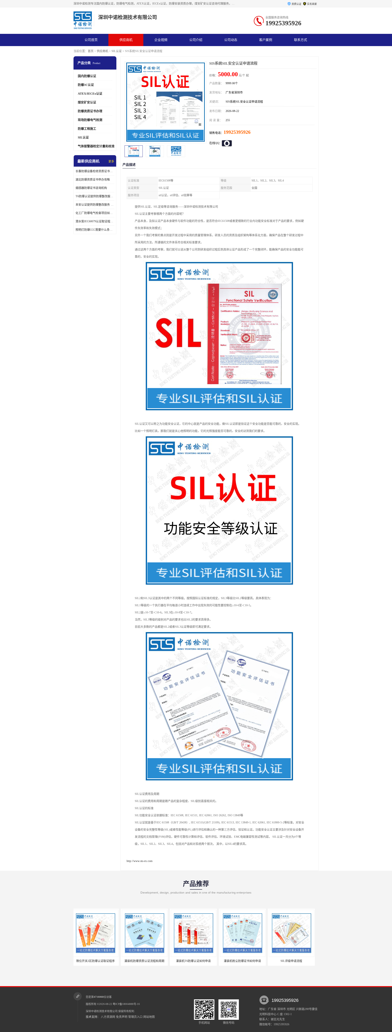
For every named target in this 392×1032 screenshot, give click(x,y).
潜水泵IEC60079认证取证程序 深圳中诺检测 (95, 221)
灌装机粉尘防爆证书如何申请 (195, 960)
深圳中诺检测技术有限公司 (102, 1011)
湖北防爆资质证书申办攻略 (93, 179)
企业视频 (160, 40)
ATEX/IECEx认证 (90, 93)
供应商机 (126, 40)
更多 (111, 161)
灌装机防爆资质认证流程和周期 (97, 960)
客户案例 (265, 40)
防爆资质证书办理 (90, 111)
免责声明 (121, 1016)
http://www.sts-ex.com (140, 861)
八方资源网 (108, 1016)
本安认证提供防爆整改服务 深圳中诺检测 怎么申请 (95, 204)
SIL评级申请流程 (244, 960)
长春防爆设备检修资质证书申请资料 (95, 171)
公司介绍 (195, 40)
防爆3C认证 (86, 84)
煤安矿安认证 (87, 102)
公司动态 (230, 40)
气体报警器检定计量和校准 (96, 146)
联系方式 (300, 40)
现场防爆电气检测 (90, 120)
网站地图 (149, 1016)
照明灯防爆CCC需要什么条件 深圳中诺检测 (95, 229)
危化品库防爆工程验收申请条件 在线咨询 (297, 960)
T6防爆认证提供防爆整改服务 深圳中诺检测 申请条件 (95, 196)
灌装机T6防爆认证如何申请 (146, 960)
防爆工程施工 (87, 128)
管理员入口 (135, 1016)
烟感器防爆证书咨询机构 (91, 187)
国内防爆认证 (87, 76)
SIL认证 (116, 51)
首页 (91, 51)
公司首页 (91, 40)
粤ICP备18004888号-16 (126, 1003)
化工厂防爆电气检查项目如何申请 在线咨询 (95, 213)
